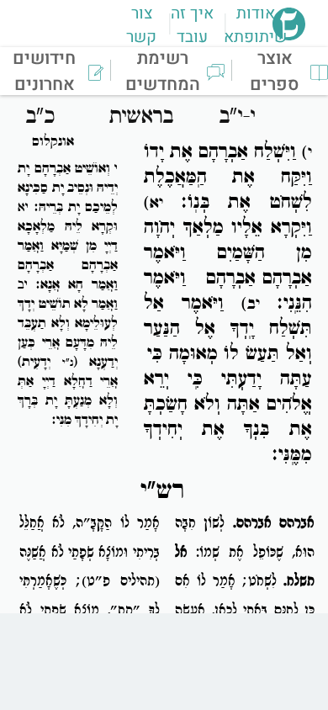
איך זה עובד (192, 25)
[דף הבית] (288, 35)
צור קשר (141, 25)
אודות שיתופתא (255, 25)
